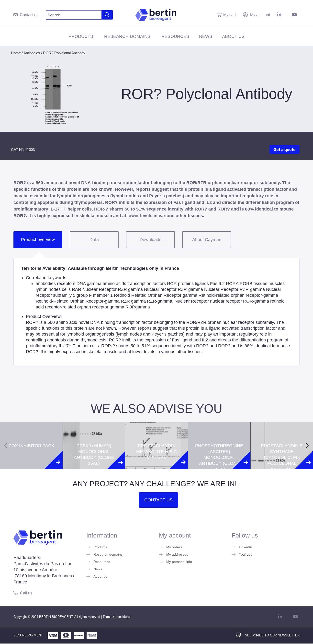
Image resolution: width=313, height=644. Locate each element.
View (31, 463)
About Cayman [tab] (206, 239)
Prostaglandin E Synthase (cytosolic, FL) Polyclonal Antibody (281, 436)
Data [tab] (94, 239)
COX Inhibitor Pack (31, 424)
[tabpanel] (156, 312)
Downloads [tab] (150, 239)
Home (16, 53)
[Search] (107, 15)
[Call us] (15, 593)
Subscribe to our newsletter (272, 635)
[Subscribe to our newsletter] (238, 635)
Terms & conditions (116, 617)
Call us (26, 593)
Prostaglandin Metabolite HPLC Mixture (156, 430)
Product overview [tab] (38, 239)
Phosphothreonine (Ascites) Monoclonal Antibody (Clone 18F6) (219, 436)
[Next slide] (307, 445)
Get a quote (284, 149)
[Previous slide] (6, 445)
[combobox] (74, 15)
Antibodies (31, 53)
